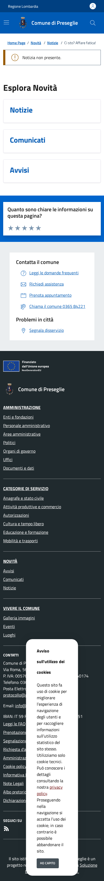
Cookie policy (15, 766)
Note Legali (13, 783)
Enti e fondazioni (18, 417)
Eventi (9, 626)
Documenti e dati (18, 468)
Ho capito (47, 863)
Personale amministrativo (26, 425)
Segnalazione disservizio (25, 741)
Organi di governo (19, 451)
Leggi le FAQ (14, 724)
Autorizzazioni (16, 515)
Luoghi (9, 635)
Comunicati (13, 579)
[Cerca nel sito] (93, 23)
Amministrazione (22, 407)
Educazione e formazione (25, 532)
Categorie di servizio (25, 488)
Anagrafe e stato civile (23, 498)
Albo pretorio (15, 792)
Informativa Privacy (21, 775)
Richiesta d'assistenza (23, 749)
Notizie (52, 43)
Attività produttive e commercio (32, 506)
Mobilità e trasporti (20, 540)
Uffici (8, 459)
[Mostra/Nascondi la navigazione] (6, 22)
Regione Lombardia (23, 6)
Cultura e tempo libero (23, 523)
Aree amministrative (22, 434)
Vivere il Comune (21, 608)
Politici (9, 442)
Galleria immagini (19, 618)
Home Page (16, 43)
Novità (36, 43)
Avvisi (8, 571)
